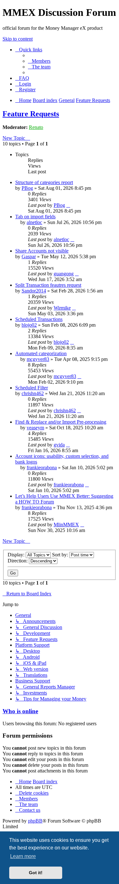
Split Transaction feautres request (48, 285)
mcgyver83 (38, 359)
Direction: (18, 560)
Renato (36, 127)
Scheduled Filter (31, 387)
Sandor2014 (34, 290)
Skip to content (18, 39)
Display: (17, 554)
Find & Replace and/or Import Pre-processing (60, 422)
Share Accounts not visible (42, 250)
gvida (59, 444)
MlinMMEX (66, 524)
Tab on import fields (35, 216)
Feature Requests (31, 114)
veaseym (35, 427)
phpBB (35, 820)
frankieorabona (42, 467)
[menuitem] (39, 61)
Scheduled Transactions (39, 319)
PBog (27, 188)
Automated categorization (41, 353)
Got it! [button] (36, 872)
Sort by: (60, 554)
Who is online (20, 711)
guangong (64, 273)
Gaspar (29, 256)
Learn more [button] (23, 856)
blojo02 (29, 325)
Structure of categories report (44, 182)
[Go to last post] (68, 205)
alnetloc (34, 222)
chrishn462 (33, 393)
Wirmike (62, 308)
